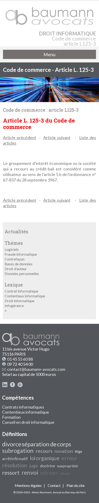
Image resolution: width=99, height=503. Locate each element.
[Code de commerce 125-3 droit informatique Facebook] (12, 385)
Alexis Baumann (42, 492)
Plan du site (75, 485)
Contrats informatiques (23, 406)
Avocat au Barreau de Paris (69, 492)
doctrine (47, 465)
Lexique (14, 285)
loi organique (44, 458)
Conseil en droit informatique (28, 422)
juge (33, 465)
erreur (69, 458)
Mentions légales (28, 485)
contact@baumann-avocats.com (36, 369)
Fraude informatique (21, 254)
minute (65, 473)
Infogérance (14, 305)
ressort (11, 472)
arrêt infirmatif (15, 458)
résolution (14, 465)
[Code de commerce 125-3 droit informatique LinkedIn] (5, 385)
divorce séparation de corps (36, 444)
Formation (11, 417)
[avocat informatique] (49, 100)
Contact (54, 485)
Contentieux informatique (25, 296)
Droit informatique (19, 300)
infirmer (49, 473)
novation (64, 451)
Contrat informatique (21, 291)
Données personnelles (22, 273)
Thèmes (14, 243)
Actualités (16, 231)
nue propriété (67, 466)
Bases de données (18, 264)
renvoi (30, 472)
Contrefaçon (14, 259)
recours (44, 451)
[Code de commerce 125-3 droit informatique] (49, 14)
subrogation (18, 450)
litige (78, 451)
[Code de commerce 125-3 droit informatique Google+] (20, 385)
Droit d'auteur (16, 268)
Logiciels (12, 249)
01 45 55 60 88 (20, 359)
